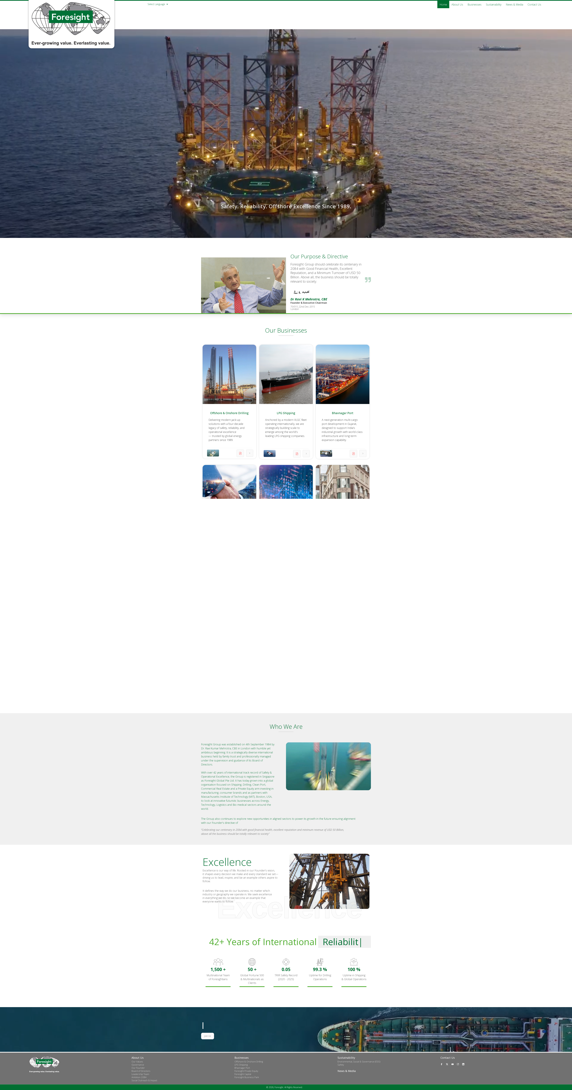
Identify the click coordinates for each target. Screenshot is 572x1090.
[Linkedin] (463, 1064)
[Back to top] (560, 1079)
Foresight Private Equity (229, 533)
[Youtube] (452, 1064)
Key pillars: (215, 661)
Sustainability (493, 4)
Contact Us (534, 4)
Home (443, 4)
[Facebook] (441, 1064)
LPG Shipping (286, 413)
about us (457, 4)
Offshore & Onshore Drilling (229, 413)
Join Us (207, 1036)
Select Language (156, 4)
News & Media (514, 4)
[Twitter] (447, 1064)
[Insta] (458, 1064)
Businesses (474, 4)
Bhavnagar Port (342, 413)
